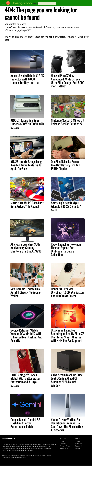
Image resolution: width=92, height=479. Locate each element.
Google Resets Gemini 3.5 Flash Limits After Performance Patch (25, 423)
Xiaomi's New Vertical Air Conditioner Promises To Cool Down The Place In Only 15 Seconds (67, 424)
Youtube (78, 441)
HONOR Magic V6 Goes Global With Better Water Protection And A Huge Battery (25, 380)
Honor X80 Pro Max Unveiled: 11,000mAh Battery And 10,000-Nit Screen (67, 292)
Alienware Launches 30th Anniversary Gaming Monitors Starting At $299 (26, 247)
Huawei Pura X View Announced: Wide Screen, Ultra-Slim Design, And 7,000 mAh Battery (67, 80)
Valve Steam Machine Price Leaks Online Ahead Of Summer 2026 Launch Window (67, 380)
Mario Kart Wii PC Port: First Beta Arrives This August (27, 205)
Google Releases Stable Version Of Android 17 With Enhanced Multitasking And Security (26, 335)
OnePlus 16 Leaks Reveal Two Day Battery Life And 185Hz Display (65, 165)
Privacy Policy (65, 446)
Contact (63, 443)
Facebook (78, 446)
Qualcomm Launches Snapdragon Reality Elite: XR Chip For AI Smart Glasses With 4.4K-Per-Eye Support (67, 335)
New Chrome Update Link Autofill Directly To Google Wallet (25, 292)
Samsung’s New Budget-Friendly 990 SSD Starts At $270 (66, 206)
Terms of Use (64, 448)
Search (35, 3)
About (62, 441)
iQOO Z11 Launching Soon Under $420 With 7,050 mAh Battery (27, 124)
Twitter (77, 448)
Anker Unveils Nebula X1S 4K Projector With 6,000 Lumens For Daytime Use (27, 79)
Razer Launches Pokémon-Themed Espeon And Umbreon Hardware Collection (66, 249)
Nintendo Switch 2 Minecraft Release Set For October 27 (67, 122)
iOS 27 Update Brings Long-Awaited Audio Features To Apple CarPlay (26, 165)
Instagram (78, 443)
